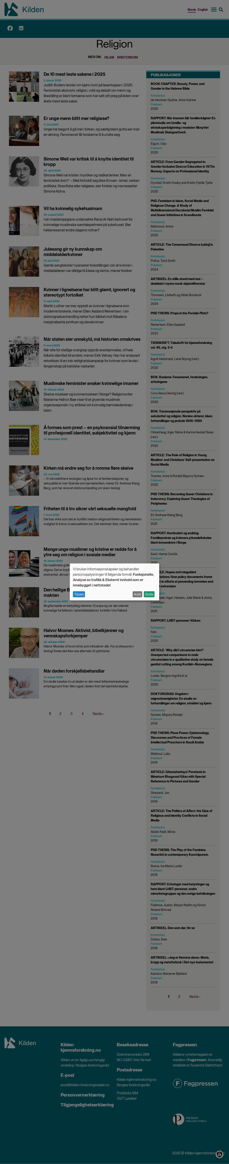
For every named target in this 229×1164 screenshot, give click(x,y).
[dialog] (114, 581)
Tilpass (79, 594)
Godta (149, 594)
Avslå (137, 594)
